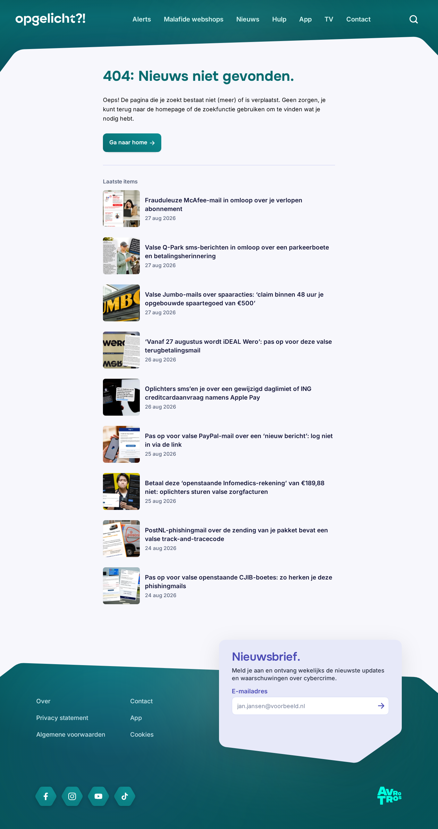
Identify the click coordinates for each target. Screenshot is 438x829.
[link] (50, 19)
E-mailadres (249, 691)
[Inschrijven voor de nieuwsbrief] (381, 706)
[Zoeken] (414, 19)
